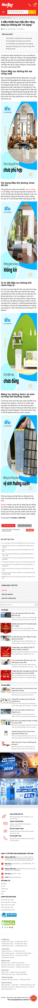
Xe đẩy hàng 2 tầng (7, 943)
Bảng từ (31, 987)
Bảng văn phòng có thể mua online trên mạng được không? (24, 689)
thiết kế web (20, 997)
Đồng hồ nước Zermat (22, 967)
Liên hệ (3, 891)
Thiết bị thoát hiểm (25, 979)
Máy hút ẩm (5, 972)
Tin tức (9, 18)
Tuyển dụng (4, 888)
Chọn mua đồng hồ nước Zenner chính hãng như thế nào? (18, 569)
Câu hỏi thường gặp (9, 598)
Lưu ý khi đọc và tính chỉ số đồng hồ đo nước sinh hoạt (18, 543)
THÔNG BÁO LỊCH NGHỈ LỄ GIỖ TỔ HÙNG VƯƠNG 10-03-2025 (23, 649)
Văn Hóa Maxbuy (7, 594)
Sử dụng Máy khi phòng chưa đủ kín (18, 41)
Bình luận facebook (24, 525)
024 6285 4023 (26, 863)
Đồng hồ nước (5, 962)
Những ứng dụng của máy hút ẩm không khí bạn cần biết (18, 550)
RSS (2, 894)
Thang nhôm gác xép (7, 953)
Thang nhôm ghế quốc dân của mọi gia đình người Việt (18, 562)
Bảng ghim (15, 985)
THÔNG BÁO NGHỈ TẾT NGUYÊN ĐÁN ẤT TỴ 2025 (24, 625)
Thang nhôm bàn (6, 951)
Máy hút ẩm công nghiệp (18, 972)
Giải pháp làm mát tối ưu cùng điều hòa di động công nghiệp (18, 546)
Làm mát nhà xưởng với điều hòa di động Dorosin (23, 711)
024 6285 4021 (16, 863)
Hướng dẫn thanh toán (8, 910)
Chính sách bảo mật (7, 907)
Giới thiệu (4, 883)
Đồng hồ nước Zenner (7, 967)
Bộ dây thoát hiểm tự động (9, 979)
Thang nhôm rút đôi (7, 955)
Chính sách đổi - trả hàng (8, 902)
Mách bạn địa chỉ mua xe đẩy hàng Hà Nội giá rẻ (24, 743)
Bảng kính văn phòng (7, 987)
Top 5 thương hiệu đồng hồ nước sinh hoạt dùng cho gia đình (24, 661)
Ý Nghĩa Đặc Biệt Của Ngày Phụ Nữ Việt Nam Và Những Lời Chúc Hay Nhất (24, 672)
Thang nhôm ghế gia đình (23, 953)
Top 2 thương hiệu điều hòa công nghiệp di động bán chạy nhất (18, 554)
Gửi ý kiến (30, 530)
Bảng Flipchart (5, 985)
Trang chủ (3, 18)
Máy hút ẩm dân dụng (8, 974)
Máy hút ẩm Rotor (22, 974)
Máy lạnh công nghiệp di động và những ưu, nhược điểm (24, 722)
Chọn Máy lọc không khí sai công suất (19, 38)
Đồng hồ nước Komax (8, 965)
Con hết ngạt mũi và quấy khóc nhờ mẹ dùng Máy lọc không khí (18, 565)
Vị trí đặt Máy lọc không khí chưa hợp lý (19, 44)
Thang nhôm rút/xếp (7, 957)
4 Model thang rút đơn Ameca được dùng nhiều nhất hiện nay (23, 732)
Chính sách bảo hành (7, 900)
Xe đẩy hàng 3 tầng (21, 943)
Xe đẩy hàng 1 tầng (7, 941)
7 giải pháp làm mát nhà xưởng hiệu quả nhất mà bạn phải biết (18, 558)
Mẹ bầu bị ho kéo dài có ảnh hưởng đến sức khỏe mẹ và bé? (18, 577)
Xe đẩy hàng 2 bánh (21, 941)
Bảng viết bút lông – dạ (8, 989)
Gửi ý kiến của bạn (8, 525)
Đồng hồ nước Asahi (18, 962)
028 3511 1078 (16, 873)
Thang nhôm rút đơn (21, 955)
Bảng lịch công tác (21, 987)
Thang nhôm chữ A (19, 951)
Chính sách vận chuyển (8, 905)
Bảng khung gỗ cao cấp (28, 985)
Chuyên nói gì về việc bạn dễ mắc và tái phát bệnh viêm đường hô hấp (18, 573)
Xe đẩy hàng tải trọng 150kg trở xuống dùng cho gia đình (24, 638)
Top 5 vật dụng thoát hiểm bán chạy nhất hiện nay (23, 614)
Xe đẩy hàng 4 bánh (7, 946)
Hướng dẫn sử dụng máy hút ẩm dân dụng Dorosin (23, 700)
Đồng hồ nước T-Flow (22, 965)
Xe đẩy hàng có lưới (21, 946)
